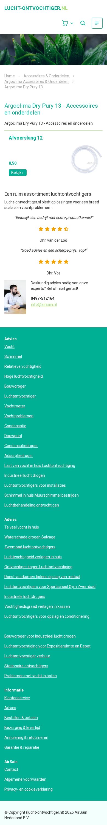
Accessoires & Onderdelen (46, 76)
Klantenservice (17, 698)
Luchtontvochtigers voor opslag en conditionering (46, 616)
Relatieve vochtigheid (22, 366)
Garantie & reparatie (21, 747)
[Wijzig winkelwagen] (68, 23)
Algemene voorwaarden (25, 779)
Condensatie (15, 426)
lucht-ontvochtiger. (36, 8)
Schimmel (13, 356)
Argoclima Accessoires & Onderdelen (36, 81)
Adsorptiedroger (18, 455)
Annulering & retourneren (26, 737)
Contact (11, 769)
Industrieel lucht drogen (24, 475)
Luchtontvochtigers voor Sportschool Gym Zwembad (49, 586)
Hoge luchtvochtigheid (23, 376)
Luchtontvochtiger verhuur (27, 656)
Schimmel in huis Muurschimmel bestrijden (41, 495)
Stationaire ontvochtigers (26, 666)
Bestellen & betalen (21, 717)
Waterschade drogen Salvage (29, 537)
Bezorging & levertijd (22, 727)
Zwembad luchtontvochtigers (29, 547)
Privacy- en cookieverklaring (28, 789)
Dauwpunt (13, 436)
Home (9, 76)
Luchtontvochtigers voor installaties (35, 485)
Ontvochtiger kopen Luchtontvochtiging (38, 567)
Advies (10, 708)
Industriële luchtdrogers (24, 596)
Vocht (9, 346)
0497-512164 (42, 298)
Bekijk (16, 172)
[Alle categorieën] (97, 23)
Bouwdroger (15, 386)
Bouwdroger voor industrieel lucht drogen (40, 636)
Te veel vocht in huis (21, 527)
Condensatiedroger (21, 445)
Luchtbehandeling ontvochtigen (31, 505)
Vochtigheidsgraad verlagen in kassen (37, 606)
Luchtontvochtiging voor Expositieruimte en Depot (47, 646)
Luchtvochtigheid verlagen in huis (33, 557)
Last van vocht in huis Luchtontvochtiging (39, 465)
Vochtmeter (14, 406)
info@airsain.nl (44, 304)
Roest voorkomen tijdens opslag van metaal (42, 576)
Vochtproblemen (18, 416)
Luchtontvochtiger (20, 396)
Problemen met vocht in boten (30, 676)
